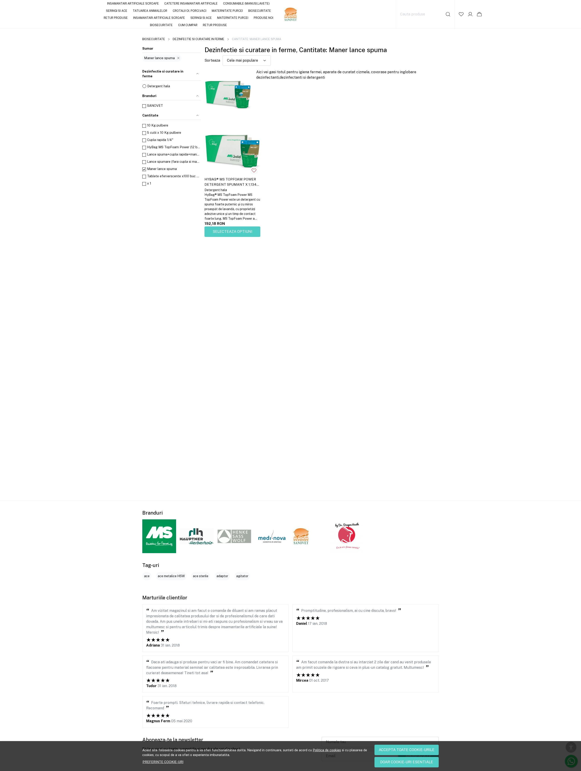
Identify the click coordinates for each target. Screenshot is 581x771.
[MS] (159, 536)
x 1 (149, 183)
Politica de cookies (327, 750)
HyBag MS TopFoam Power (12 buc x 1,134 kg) (174, 147)
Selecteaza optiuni (232, 231)
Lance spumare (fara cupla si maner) (174, 161)
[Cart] (479, 14)
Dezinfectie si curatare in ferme (198, 39)
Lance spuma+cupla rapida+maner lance (174, 154)
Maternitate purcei (227, 10)
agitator (242, 576)
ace (147, 576)
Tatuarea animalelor (150, 10)
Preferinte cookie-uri (163, 762)
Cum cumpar (187, 25)
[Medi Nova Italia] (272, 536)
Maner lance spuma (159, 58)
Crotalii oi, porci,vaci (189, 10)
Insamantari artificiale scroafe (133, 3)
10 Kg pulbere (157, 125)
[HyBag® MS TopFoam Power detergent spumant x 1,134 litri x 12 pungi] (232, 149)
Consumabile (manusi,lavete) (246, 3)
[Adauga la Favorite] (254, 170)
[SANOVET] (301, 536)
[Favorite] (461, 14)
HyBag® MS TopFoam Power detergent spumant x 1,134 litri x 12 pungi (230, 182)
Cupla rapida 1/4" (160, 140)
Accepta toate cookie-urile (406, 750)
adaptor (222, 576)
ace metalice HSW (171, 576)
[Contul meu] (470, 14)
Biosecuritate (259, 10)
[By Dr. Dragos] (347, 536)
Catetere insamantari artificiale (191, 3)
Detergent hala (158, 86)
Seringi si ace (116, 10)
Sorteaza (212, 60)
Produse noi (263, 17)
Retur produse (116, 17)
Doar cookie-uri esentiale (406, 762)
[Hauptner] (197, 536)
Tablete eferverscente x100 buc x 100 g (174, 176)
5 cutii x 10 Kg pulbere (164, 132)
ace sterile (200, 576)
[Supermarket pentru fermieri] (290, 14)
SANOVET (155, 105)
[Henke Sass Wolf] (234, 536)
